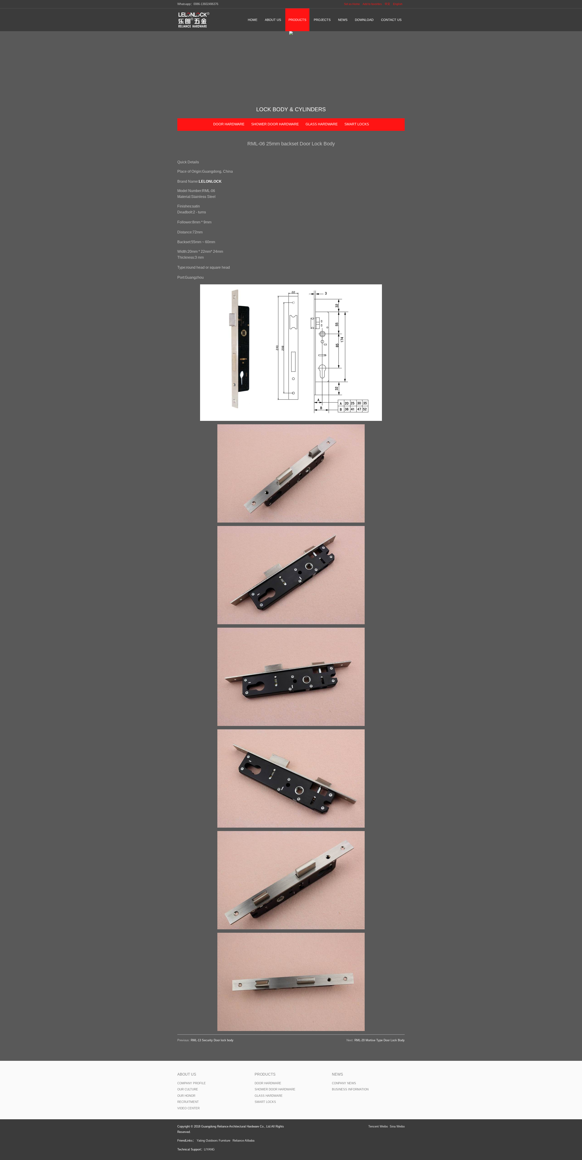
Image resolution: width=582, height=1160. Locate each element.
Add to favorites (372, 4)
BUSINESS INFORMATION (350, 1089)
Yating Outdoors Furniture (213, 1140)
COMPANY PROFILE (191, 1083)
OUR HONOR (186, 1095)
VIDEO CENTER (188, 1108)
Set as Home (352, 4)
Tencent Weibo (378, 1126)
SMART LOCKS (356, 124)
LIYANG (209, 1149)
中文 (387, 4)
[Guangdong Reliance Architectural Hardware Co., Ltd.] (194, 20)
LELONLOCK (210, 181)
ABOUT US (186, 1074)
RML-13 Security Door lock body (212, 1040)
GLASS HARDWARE (322, 124)
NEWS (337, 1074)
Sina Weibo (397, 1126)
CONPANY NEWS (344, 1083)
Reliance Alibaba (243, 1140)
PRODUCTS (265, 1074)
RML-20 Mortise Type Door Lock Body (379, 1040)
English (397, 4)
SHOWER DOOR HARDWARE (275, 124)
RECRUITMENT (188, 1102)
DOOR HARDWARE (228, 124)
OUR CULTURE (187, 1089)
